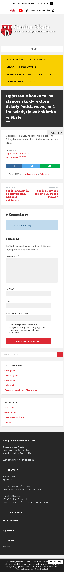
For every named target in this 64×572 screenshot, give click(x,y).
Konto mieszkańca (40, 10)
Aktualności (45, 174)
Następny (53, 187)
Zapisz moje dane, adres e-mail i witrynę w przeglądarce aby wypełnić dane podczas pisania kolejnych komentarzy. (27, 328)
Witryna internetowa (17, 313)
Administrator (31, 174)
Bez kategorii (10, 412)
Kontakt (6, 546)
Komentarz (12, 256)
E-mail (10, 301)
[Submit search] (60, 354)
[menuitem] (15, 59)
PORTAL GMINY (23, 3)
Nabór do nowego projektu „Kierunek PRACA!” (46, 194)
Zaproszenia (10, 422)
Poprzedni (11, 187)
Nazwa (10, 289)
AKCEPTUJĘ (55, 561)
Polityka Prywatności (25, 569)
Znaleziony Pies (11, 375)
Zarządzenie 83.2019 (16, 157)
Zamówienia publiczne (14, 417)
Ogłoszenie (9, 385)
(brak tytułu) (9, 370)
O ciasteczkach (41, 569)
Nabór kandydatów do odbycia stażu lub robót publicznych (17, 195)
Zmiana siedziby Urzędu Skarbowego (21, 390)
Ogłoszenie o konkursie (18, 153)
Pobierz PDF (56, 133)
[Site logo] (6, 35)
